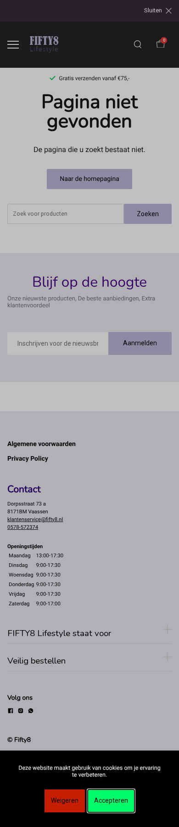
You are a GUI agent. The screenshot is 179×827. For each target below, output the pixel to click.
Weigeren (64, 800)
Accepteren (111, 800)
